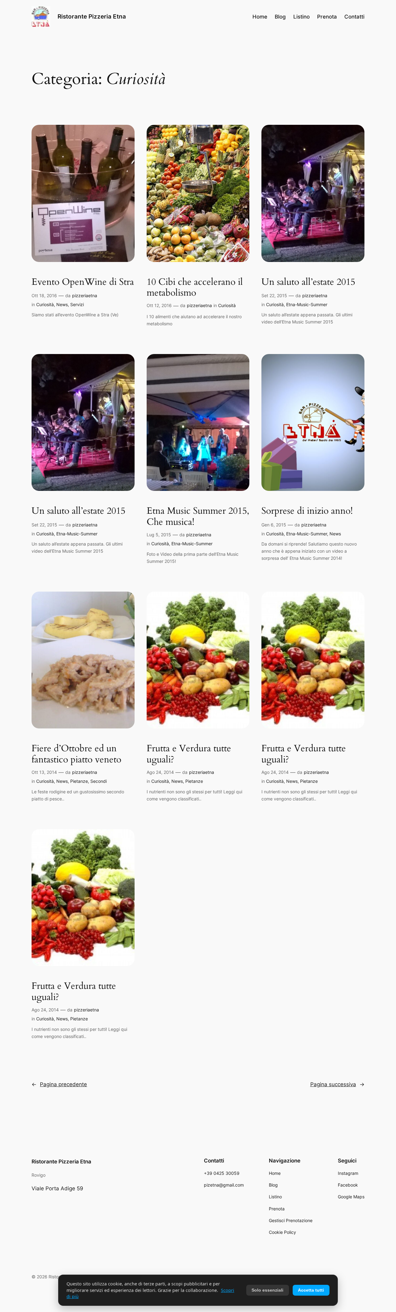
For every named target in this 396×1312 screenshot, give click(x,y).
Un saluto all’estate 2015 (308, 282)
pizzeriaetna (84, 295)
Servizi (77, 304)
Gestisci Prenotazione (290, 1220)
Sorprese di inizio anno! (307, 511)
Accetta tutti (311, 1290)
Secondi (98, 781)
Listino (275, 1196)
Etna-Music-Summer (306, 304)
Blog (273, 1185)
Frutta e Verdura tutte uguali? (189, 754)
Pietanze (79, 781)
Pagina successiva (337, 1084)
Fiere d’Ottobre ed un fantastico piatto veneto (76, 754)
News (62, 304)
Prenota (277, 1208)
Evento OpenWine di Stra (83, 282)
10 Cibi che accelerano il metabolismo (195, 288)
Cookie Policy (282, 1232)
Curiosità (45, 304)
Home (275, 1173)
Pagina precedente (59, 1084)
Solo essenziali (267, 1290)
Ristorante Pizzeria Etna (92, 16)
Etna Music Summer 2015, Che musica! (198, 517)
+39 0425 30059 (221, 1173)
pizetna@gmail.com (224, 1185)
